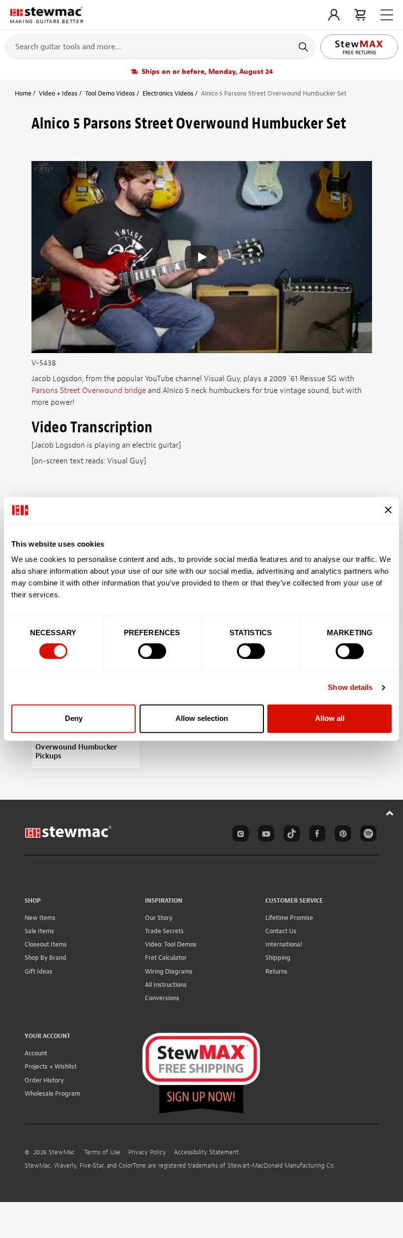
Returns (276, 971)
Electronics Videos (168, 93)
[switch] (152, 651)
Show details (350, 687)
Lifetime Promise (289, 917)
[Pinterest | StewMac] (341, 835)
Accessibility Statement (206, 1152)
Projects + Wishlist (51, 1066)
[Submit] (304, 46)
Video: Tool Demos (171, 944)
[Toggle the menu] (386, 15)
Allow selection (201, 719)
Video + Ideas (58, 93)
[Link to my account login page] (334, 15)
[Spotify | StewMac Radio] (366, 835)
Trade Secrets (164, 931)
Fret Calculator (166, 957)
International (283, 944)
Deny (74, 719)
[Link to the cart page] (360, 15)
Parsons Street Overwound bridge (88, 390)
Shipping (277, 957)
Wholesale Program (52, 1093)
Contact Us (280, 931)
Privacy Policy (147, 1152)
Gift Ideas (39, 971)
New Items (40, 917)
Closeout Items (46, 944)
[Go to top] (390, 813)
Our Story (159, 917)
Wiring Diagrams (169, 971)
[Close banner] (388, 510)
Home (23, 93)
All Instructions (166, 984)
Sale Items (39, 931)
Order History (44, 1080)
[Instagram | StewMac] (239, 835)
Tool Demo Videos (110, 93)
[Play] (201, 257)
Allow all (330, 719)
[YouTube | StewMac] (264, 835)
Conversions (162, 998)
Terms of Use (102, 1152)
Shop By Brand (45, 957)
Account (36, 1053)
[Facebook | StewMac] (315, 835)
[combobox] (160, 46)
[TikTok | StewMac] (290, 835)
